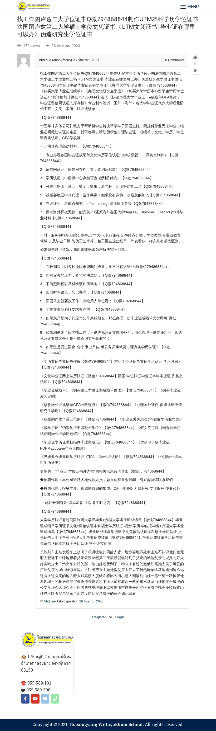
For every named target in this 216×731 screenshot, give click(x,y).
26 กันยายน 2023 (91, 601)
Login (119, 617)
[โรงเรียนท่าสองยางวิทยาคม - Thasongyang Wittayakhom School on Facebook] (25, 699)
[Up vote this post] (195, 57)
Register (99, 617)
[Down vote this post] (195, 71)
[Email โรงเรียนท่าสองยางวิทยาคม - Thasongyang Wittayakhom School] (45, 699)
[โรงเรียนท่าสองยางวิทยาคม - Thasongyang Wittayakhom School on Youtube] (35, 699)
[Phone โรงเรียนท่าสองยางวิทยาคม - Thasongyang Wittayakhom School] (55, 699)
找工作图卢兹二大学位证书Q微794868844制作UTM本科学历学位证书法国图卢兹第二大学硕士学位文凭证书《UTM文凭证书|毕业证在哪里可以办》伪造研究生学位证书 (107, 27)
